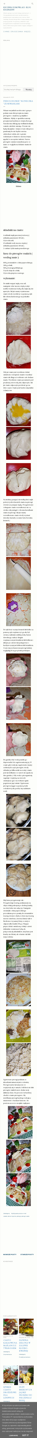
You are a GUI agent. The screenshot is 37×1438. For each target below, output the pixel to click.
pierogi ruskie (25, 1216)
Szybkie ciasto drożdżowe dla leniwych (9, 1392)
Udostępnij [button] (6, 1213)
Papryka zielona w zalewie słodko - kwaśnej (24, 1345)
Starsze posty (27, 1254)
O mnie (6, 32)
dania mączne (12, 1216)
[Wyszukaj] (32, 3)
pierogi (19, 1216)
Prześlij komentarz (24, 1357)
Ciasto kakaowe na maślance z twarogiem (10, 1344)
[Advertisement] (18, 61)
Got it (25, 1435)
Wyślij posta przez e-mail (18, 1213)
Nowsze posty (9, 1254)
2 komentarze (7, 1354)
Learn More (13, 1435)
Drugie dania (17, 32)
